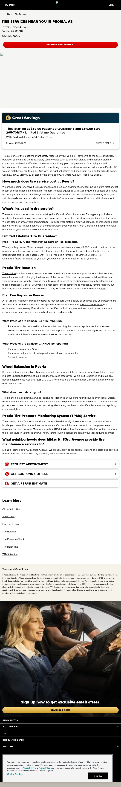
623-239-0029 (11, 35)
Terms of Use (44, 768)
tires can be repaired (91, 304)
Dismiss (98, 776)
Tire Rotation (9, 531)
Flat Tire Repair (10, 524)
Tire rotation (9, 273)
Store (9, 14)
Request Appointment (60, 45)
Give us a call (91, 198)
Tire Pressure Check (13, 539)
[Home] (3, 14)
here (103, 288)
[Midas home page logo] (60, 4)
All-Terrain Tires (11, 508)
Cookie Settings (15, 774)
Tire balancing (10, 397)
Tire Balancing (10, 546)
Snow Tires (8, 516)
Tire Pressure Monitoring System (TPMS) (40, 428)
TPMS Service (9, 554)
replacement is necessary (16, 308)
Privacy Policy (28, 768)
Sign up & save (60, 710)
